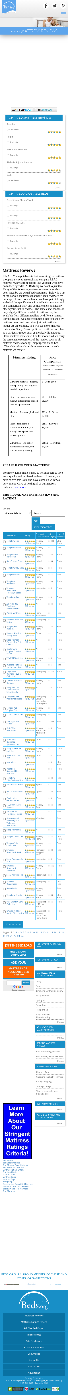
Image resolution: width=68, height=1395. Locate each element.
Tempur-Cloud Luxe (15, 836)
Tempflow (11, 124)
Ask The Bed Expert (34, 1328)
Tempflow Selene (14, 548)
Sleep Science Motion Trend (20, 200)
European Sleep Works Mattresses (14, 697)
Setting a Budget (44, 1086)
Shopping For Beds (47, 1066)
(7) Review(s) (12, 155)
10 (33, 932)
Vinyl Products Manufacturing (43, 1016)
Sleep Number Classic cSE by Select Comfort (13, 689)
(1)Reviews (29, 629)
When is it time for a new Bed (15, 1186)
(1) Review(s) (12, 205)
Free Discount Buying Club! (18, 953)
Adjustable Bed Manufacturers (45, 1028)
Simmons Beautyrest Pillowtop (11, 868)
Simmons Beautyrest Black (14, 851)
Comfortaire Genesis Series (13, 799)
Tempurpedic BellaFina (12, 627)
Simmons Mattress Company (49, 990)
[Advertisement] (34, 70)
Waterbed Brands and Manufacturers (48, 1116)
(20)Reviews (30, 877)
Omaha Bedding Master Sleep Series (15, 912)
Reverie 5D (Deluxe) (16, 222)
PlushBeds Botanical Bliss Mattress (13, 771)
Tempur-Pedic (42, 1009)
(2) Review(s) (12, 142)
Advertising (34, 1372)
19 (4, 936)
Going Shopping (43, 1081)
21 (11, 936)
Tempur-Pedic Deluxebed (12, 555)
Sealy (9, 175)
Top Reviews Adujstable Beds (49, 945)
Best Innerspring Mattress (48, 1051)
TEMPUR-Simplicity (15, 658)
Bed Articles (34, 1353)
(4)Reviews (29, 852)
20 (7, 936)
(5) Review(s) (12, 167)
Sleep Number (43, 995)
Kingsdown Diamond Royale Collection (14, 673)
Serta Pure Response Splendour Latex (13, 742)
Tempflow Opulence (15, 568)
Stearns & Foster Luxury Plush (14, 634)
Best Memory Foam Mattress (15, 1165)
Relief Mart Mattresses (11, 729)
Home (14, 31)
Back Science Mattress (17, 149)
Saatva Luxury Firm (15, 715)
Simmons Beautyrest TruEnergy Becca (14, 590)
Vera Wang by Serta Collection (15, 903)
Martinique (11, 762)
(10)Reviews (30, 543)
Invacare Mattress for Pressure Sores (14, 666)
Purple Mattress (13, 613)
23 (18, 936)
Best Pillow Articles (47, 1104)
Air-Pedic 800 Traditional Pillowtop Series (13, 606)
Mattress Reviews (34, 1315)
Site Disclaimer (34, 1341)
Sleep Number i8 (14, 830)
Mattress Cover (9, 1177)
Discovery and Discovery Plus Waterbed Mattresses (13, 822)
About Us (34, 1360)
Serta (38, 986)
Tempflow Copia (13, 574)
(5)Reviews (29, 563)
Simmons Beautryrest (12, 882)
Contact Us (34, 1366)
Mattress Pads (9, 1174)
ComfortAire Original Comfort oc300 (14, 651)
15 (51, 932)
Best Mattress (9, 1191)
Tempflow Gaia (13, 597)
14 (48, 932)
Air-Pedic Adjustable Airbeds (20, 162)
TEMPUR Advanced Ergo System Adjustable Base (29, 235)
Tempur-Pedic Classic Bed (12, 844)
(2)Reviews (29, 584)
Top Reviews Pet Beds (48, 959)
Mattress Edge (9, 1179)
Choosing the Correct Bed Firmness (18, 1184)
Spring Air (40, 1000)
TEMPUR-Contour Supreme (14, 806)
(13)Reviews (30, 884)
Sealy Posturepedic (15, 875)
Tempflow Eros (13, 541)
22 (15, 936)
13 (44, 932)
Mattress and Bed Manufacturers (46, 974)
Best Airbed (8, 1160)
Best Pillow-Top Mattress (13, 1167)
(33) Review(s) (13, 129)
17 (58, 932)
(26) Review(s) (13, 180)
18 (62, 932)
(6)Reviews (29, 557)
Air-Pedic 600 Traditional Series (14, 812)
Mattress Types (43, 1072)
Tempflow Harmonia (11, 582)
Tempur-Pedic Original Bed (12, 709)
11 (37, 932)
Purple (10, 136)
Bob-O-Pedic (12, 888)
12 (40, 932)
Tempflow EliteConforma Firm (15, 779)
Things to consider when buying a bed (47, 1092)
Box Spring (7, 1182)
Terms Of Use (34, 1334)
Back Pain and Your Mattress (15, 1189)
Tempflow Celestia (14, 895)
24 (22, 936)
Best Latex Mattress (11, 1163)
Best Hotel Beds (10, 1172)
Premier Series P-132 (16, 248)
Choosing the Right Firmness (49, 1076)
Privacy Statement (34, 1347)
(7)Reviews (29, 550)
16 (55, 932)
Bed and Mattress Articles (46, 1044)
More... (58, 187)
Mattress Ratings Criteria (13, 1170)
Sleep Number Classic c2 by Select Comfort (15, 642)
